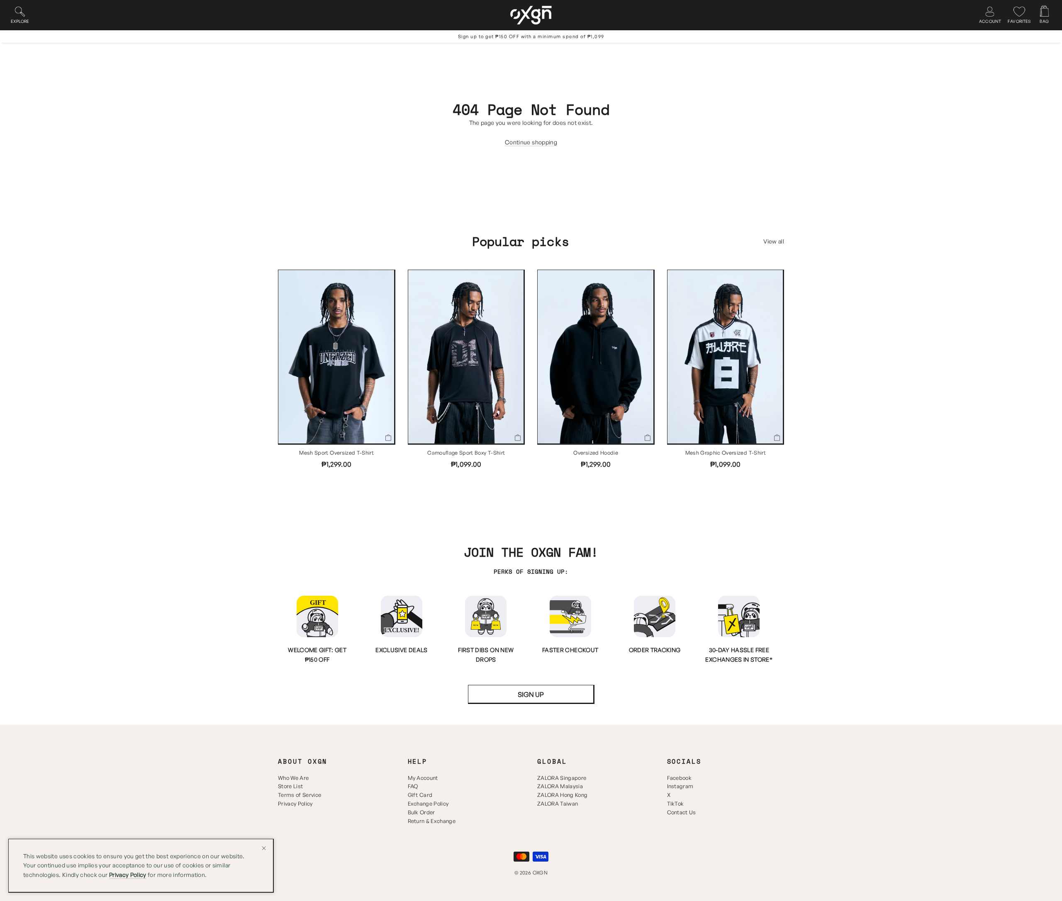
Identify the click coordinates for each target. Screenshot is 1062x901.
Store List (290, 786)
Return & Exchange (432, 821)
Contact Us (681, 812)
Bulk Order (421, 812)
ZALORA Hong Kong (562, 794)
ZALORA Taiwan (557, 803)
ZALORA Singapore (561, 777)
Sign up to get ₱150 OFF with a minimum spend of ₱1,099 (531, 36)
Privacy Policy (295, 803)
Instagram (680, 786)
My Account (423, 777)
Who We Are (293, 777)
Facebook (679, 777)
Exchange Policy (428, 803)
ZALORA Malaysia (560, 786)
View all (773, 241)
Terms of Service (299, 794)
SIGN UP (531, 694)
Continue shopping (531, 142)
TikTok (675, 803)
